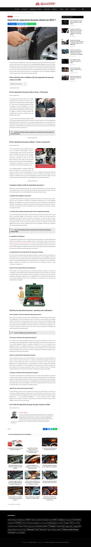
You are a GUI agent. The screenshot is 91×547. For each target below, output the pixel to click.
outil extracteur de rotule (28, 243)
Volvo (17, 532)
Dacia (45, 523)
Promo (24, 529)
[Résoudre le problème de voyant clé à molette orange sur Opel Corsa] (49, 490)
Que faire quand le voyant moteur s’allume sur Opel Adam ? (76, 22)
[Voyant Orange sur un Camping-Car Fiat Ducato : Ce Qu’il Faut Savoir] (32, 459)
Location (10, 526)
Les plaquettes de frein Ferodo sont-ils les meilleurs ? (15, 448)
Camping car (61, 520)
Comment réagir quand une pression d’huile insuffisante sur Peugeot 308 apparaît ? (15, 482)
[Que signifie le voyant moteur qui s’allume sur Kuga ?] (65, 61)
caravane (69, 519)
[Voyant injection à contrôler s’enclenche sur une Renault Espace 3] (15, 490)
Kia (79, 523)
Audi (51, 519)
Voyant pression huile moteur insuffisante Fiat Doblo (49, 448)
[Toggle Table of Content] (24, 84)
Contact (73, 9)
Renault (31, 529)
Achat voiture (12, 520)
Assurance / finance (36, 9)
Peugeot (52, 526)
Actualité (25, 9)
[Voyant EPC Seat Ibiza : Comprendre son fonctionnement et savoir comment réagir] (32, 442)
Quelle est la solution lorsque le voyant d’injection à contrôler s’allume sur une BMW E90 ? (76, 42)
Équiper (54, 9)
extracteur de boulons (14, 243)
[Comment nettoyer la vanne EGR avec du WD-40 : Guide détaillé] (15, 459)
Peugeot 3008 (77, 526)
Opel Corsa (31, 526)
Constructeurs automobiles (33, 523)
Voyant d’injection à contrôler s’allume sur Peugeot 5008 (32, 497)
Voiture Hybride (56, 529)
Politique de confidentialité (50, 542)
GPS (71, 523)
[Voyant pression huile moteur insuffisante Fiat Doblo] (49, 442)
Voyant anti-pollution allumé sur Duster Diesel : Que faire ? (49, 481)
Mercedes (15, 526)
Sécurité (43, 529)
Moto (61, 9)
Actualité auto (21, 520)
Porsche (19, 529)
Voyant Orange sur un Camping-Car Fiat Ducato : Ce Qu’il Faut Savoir (32, 467)
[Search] (82, 9)
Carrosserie (76, 520)
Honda (75, 523)
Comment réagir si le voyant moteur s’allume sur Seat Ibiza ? (49, 466)
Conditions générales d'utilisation (62, 542)
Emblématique (51, 523)
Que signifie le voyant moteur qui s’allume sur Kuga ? (75, 61)
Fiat (61, 523)
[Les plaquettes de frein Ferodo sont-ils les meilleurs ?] (15, 442)
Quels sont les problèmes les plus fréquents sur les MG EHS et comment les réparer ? (32, 482)
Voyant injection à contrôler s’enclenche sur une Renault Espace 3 (15, 498)
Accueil (17, 9)
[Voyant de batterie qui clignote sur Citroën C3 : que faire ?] (65, 78)
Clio (24, 523)
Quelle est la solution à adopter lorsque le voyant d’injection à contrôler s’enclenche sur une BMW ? (76, 52)
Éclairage (22, 532)
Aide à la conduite (37, 520)
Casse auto (11, 523)
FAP (58, 523)
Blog (67, 9)
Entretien (47, 9)
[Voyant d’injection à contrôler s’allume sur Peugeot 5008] (32, 490)
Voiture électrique (70, 529)
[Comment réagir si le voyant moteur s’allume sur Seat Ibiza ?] (49, 459)
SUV (37, 529)
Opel (25, 526)
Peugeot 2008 (68, 526)
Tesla (48, 529)
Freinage (66, 523)
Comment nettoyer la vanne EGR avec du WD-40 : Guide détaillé (15, 467)
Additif (28, 520)
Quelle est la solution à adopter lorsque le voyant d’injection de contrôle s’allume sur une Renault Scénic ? (76, 31)
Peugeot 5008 (11, 529)
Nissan (21, 526)
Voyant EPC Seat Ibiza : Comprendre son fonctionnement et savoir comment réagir (32, 450)
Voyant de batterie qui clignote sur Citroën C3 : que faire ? (76, 78)
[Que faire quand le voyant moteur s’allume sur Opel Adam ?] (65, 22)
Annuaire (45, 520)
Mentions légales (33, 542)
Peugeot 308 (60, 526)
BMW (54, 520)
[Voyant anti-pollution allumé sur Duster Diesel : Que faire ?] (49, 475)
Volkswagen (11, 532)
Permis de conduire (41, 526)
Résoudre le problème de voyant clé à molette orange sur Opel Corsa (50, 498)
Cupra (41, 523)
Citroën (18, 523)
